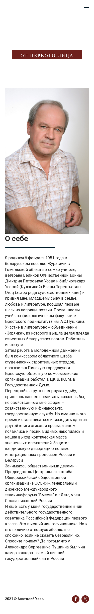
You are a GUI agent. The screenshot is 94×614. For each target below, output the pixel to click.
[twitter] (85, 599)
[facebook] (75, 599)
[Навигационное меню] (86, 7)
